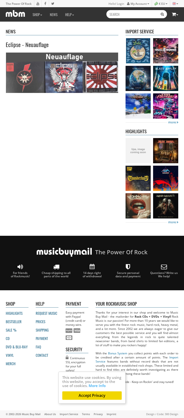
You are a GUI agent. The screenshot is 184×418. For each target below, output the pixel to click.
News (54, 14)
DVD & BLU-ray (17, 346)
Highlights (14, 313)
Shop (36, 14)
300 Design (171, 414)
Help (68, 14)
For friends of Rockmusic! (20, 274)
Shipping (42, 330)
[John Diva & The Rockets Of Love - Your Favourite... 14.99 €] (138, 205)
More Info (97, 385)
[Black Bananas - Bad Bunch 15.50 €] (138, 150)
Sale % (11, 330)
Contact (42, 355)
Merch (11, 363)
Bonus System (117, 353)
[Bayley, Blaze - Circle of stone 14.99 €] (165, 78)
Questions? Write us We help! (164, 274)
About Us (50, 414)
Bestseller (14, 321)
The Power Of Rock (19, 4)
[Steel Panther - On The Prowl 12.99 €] (165, 106)
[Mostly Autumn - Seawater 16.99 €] (138, 78)
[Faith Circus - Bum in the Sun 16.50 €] (138, 106)
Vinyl (10, 355)
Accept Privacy (92, 395)
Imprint (111, 414)
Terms (86, 414)
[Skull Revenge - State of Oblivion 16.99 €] (165, 50)
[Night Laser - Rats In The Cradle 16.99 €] (165, 150)
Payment (42, 338)
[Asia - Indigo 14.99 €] (165, 178)
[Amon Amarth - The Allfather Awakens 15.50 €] (165, 205)
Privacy (98, 414)
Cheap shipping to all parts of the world (56, 274)
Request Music (46, 313)
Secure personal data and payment (128, 274)
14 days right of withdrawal (92, 274)
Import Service (69, 414)
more (172, 122)
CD (8, 338)
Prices (40, 321)
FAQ (38, 346)
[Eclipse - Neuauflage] (62, 72)
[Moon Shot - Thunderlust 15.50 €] (138, 178)
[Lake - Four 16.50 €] (138, 50)
